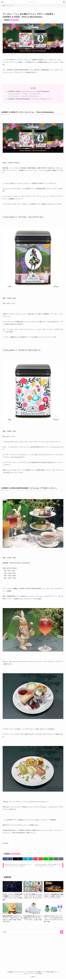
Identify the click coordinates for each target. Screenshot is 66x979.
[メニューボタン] (2, 2)
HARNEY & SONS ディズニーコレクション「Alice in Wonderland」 (29, 91)
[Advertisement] (33, 949)
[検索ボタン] (64, 2)
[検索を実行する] (61, 932)
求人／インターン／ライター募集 (33, 973)
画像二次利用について (52, 971)
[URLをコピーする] (58, 858)
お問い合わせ (30, 971)
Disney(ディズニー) (14, 19)
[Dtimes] (33, 2)
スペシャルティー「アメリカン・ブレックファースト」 (26, 94)
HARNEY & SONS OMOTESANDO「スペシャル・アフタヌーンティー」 (30, 99)
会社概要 (10, 971)
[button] (7, 858)
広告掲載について (40, 971)
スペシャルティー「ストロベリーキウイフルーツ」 (25, 96)
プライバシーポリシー (20, 971)
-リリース (7, 19)
